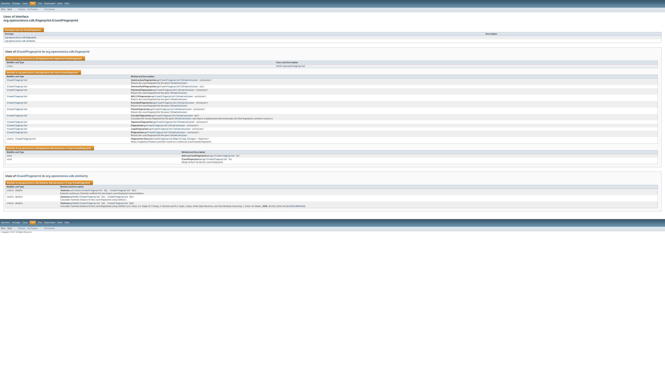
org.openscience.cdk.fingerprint (20, 37)
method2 (74, 203)
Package (16, 3)
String (182, 139)
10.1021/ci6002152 (295, 206)
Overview (5, 3)
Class (25, 3)
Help (67, 3)
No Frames (32, 9)
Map (175, 139)
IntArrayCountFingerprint (290, 66)
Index (60, 3)
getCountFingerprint (168, 80)
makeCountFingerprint (160, 139)
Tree (40, 3)
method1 (74, 197)
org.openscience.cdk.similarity (20, 41)
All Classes (49, 9)
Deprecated (49, 3)
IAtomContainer (189, 80)
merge (210, 156)
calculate (75, 190)
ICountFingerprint (32, 30)
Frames (21, 9)
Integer (191, 139)
